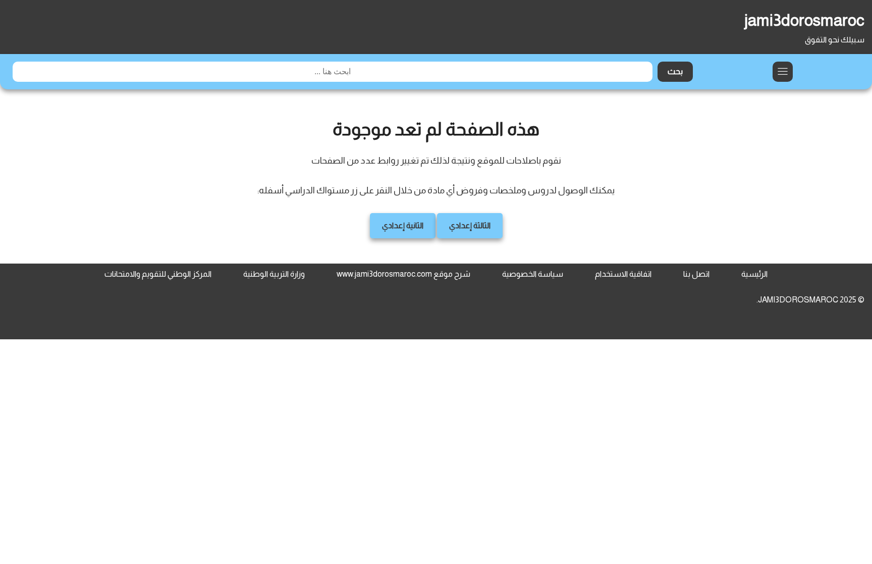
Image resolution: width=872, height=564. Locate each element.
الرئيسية (754, 274)
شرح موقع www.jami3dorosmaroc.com (403, 274)
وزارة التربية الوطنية (274, 274)
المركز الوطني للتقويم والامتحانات (157, 274)
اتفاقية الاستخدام (623, 274)
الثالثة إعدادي (469, 225)
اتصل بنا (696, 274)
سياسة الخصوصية (532, 274)
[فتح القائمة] (783, 72)
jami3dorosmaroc (804, 20)
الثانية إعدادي (402, 225)
